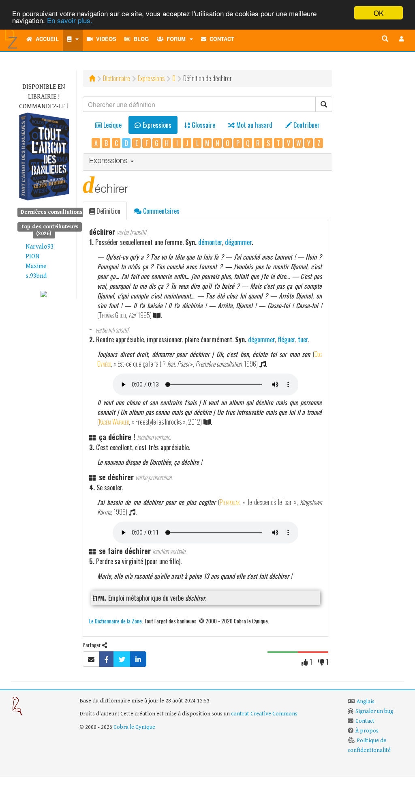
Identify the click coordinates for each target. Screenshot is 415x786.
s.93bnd (36, 276)
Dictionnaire (116, 78)
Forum (174, 39)
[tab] (207, 162)
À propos (367, 731)
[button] (401, 39)
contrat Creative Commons (264, 714)
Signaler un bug (374, 711)
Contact (220, 39)
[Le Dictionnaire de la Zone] (44, 294)
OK (378, 13)
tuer (303, 339)
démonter (210, 242)
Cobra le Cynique (134, 727)
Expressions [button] (109, 161)
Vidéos (104, 39)
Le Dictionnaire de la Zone (115, 620)
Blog (139, 39)
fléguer (286, 339)
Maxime (36, 266)
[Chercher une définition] (385, 39)
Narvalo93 (40, 247)
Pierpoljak (230, 502)
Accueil (45, 39)
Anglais (365, 701)
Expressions (151, 78)
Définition (107, 211)
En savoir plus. (69, 20)
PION (33, 256)
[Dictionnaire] (73, 39)
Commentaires (160, 211)
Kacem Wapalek (114, 422)
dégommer (238, 242)
